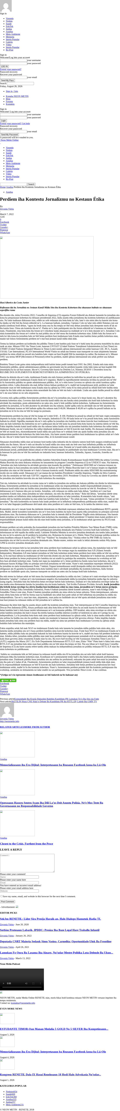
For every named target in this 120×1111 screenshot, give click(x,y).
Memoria (10, 37)
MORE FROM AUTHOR (37, 727)
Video (8, 44)
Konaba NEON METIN (17, 96)
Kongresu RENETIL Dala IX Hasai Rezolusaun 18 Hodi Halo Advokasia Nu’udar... (50, 1074)
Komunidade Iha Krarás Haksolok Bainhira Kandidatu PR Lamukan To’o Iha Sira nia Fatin (56, 699)
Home (3, 187)
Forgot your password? (10, 69)
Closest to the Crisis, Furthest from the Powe (26, 843)
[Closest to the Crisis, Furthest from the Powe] (17, 835)
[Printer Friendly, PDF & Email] (8, 680)
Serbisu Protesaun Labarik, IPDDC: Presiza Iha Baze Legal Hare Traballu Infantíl (49, 930)
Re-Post (9, 50)
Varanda (9, 18)
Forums (9, 101)
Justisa (9, 29)
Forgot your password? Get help (15, 123)
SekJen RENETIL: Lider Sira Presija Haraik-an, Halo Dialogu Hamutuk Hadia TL (50, 918)
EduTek (9, 26)
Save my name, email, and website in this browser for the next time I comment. (39, 896)
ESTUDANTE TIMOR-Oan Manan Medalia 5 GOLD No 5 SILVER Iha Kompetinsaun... (54, 1028)
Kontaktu (10, 104)
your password (34, 63)
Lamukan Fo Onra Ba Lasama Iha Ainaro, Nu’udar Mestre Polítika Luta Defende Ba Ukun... (56, 952)
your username (34, 60)
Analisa (9, 31)
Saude (9, 23)
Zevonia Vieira (7, 209)
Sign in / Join (12, 91)
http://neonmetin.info (9, 721)
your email (32, 77)
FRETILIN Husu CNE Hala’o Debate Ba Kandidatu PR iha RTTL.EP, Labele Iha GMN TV (54, 701)
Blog (8, 99)
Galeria (9, 42)
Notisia (9, 21)
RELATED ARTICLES (12, 727)
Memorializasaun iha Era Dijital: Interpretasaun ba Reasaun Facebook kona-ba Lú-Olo (53, 764)
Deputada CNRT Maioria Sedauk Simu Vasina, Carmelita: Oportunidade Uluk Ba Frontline (55, 941)
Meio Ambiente (13, 34)
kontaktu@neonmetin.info (23, 1003)
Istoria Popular (12, 39)
